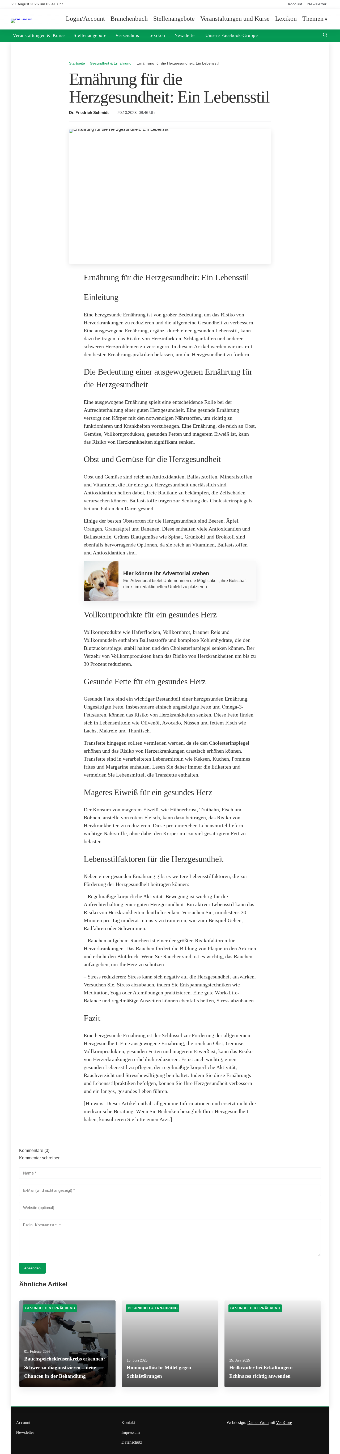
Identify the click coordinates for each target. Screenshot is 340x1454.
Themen (313, 18)
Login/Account (85, 18)
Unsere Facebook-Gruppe (231, 35)
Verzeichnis (127, 35)
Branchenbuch (129, 18)
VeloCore (284, 1422)
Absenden (32, 1268)
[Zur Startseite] (22, 18)
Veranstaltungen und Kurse (235, 18)
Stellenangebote (174, 18)
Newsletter (317, 4)
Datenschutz (131, 1442)
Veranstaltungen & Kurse (39, 35)
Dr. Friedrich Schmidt (89, 113)
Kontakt (128, 1422)
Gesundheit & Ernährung (110, 63)
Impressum (130, 1432)
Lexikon (286, 18)
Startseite (77, 63)
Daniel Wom (258, 1422)
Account (295, 4)
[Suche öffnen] (325, 35)
